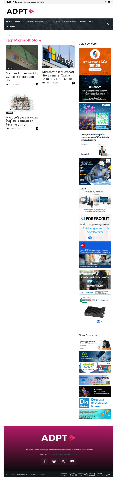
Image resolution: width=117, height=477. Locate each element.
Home (8, 35)
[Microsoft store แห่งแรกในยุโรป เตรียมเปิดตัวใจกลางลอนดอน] (22, 102)
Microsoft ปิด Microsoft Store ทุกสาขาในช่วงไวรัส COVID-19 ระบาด (58, 75)
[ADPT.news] (20, 11)
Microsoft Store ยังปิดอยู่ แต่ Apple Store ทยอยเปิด (22, 77)
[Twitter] (105, 2)
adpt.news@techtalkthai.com (64, 454)
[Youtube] (109, 2)
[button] (108, 24)
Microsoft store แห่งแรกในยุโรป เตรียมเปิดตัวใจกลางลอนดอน (22, 121)
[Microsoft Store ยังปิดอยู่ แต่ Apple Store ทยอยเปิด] (22, 57)
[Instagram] (54, 461)
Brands (9, 68)
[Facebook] (102, 2)
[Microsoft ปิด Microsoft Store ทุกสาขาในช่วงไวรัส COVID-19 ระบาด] (58, 56)
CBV (7, 84)
